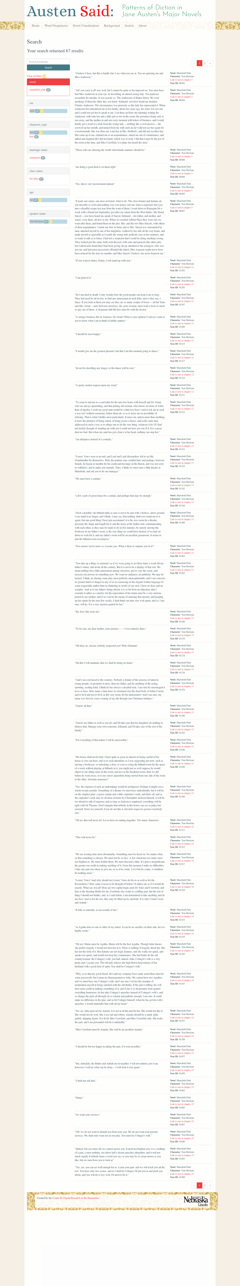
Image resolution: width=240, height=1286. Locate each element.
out (31, 199)
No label (34, 178)
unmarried (35, 157)
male (32, 110)
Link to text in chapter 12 (182, 267)
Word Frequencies (56, 25)
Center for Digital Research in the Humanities (75, 1198)
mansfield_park (37, 89)
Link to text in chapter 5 (181, 79)
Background (112, 25)
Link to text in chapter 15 (182, 1052)
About (142, 25)
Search (129, 25)
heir (31, 136)
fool (31, 132)
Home (36, 25)
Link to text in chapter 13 (182, 445)
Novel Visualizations (86, 25)
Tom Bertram (36, 221)
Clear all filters (36, 76)
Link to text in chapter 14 (182, 826)
